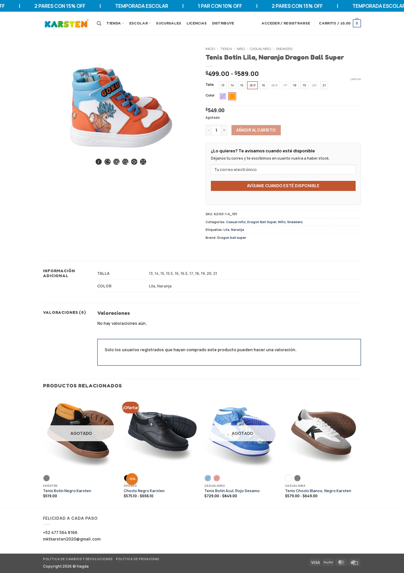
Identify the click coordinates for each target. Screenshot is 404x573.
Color (210, 95)
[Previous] (43, 450)
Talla (210, 84)
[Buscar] (99, 23)
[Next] (360, 450)
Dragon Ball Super (261, 222)
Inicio (210, 48)
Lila (226, 229)
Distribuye (223, 23)
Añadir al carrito (256, 130)
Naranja (237, 229)
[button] (285, 23)
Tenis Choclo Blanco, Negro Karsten (318, 490)
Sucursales (168, 23)
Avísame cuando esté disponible (283, 185)
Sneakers (284, 48)
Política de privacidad (137, 559)
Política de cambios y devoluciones (78, 559)
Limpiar (355, 79)
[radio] (222, 85)
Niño (241, 48)
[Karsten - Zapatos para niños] (66, 23)
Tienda (113, 23)
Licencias (197, 23)
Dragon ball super (231, 237)
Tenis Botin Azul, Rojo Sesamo (232, 490)
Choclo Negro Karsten (144, 490)
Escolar (138, 23)
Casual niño (260, 48)
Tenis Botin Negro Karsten (67, 490)
